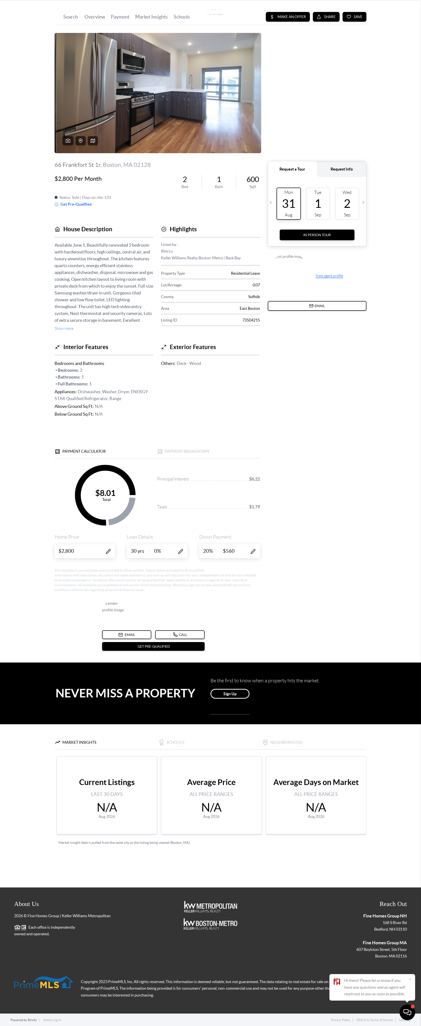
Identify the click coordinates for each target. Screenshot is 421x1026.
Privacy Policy (340, 1020)
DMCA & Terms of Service (374, 1020)
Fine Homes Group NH (385, 915)
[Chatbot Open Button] (407, 1012)
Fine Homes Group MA (385, 942)
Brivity (32, 1020)
